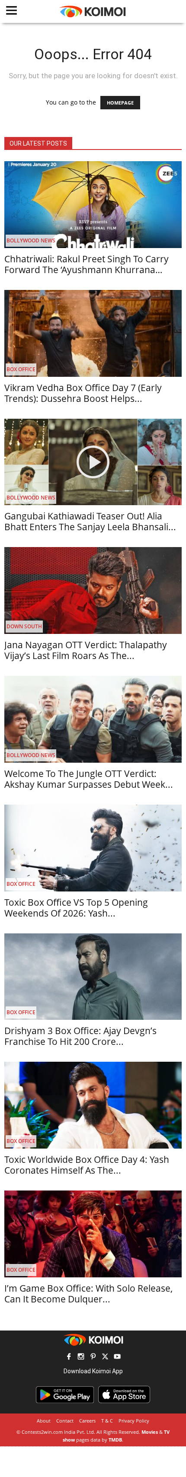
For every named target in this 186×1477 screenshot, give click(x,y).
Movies (149, 1432)
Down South (24, 626)
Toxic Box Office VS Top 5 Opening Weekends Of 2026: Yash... (76, 907)
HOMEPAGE (120, 102)
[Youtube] (117, 1357)
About (44, 1420)
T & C (107, 1420)
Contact (65, 1420)
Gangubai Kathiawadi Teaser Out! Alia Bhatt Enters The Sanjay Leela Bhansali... (90, 521)
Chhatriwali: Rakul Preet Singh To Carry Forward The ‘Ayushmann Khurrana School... (86, 269)
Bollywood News (30, 240)
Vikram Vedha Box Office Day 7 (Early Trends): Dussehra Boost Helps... (83, 393)
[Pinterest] (93, 1357)
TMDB (115, 1439)
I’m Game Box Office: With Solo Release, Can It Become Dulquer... (88, 1293)
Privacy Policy (134, 1420)
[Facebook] (68, 1357)
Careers (87, 1420)
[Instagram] (80, 1357)
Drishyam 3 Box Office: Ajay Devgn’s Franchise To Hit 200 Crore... (80, 1036)
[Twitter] (105, 1357)
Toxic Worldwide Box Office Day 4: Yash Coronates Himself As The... (86, 1164)
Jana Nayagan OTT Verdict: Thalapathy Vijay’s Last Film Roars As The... (85, 650)
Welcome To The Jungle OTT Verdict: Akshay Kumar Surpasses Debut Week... (88, 778)
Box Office (20, 369)
